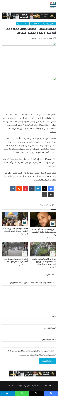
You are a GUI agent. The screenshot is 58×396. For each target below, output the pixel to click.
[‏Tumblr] (32, 188)
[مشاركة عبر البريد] (51, 194)
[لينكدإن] (38, 188)
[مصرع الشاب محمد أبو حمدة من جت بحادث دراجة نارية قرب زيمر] (43, 219)
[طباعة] (44, 194)
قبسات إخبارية (22, 24)
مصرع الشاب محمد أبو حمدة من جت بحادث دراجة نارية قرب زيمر (44, 232)
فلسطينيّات (35, 24)
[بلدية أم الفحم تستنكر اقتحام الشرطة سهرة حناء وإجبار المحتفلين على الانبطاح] (43, 249)
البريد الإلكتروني (50, 328)
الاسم (54, 316)
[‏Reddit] (19, 188)
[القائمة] (3, 6)
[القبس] (53, 5)
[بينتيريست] (25, 188)
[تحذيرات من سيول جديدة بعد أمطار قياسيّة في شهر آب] (15, 249)
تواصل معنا (11, 386)
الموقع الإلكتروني (49, 339)
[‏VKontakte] (13, 188)
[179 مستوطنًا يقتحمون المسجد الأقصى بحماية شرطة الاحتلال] (15, 219)
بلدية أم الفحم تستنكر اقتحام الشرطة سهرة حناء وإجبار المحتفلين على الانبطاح (44, 261)
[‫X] (44, 188)
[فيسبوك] (51, 188)
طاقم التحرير (48, 38)
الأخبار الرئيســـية (48, 24)
